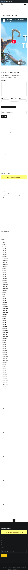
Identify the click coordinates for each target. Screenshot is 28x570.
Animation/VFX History (7, 132)
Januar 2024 (5, 304)
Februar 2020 (5, 398)
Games (4, 138)
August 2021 (5, 362)
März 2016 (4, 492)
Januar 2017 (5, 472)
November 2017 (5, 452)
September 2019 (5, 408)
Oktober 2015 (5, 502)
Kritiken (4, 145)
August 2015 (5, 506)
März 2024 (4, 300)
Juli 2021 (4, 364)
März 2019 (4, 420)
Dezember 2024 (5, 282)
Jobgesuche (4, 143)
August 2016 (5, 482)
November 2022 (5, 332)
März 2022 (4, 348)
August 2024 (5, 290)
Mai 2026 (4, 248)
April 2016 (4, 490)
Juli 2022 (4, 340)
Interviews (4, 140)
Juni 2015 (4, 510)
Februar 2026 (5, 254)
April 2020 (4, 394)
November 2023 (5, 308)
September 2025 (5, 264)
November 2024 (5, 284)
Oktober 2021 (5, 358)
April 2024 (4, 298)
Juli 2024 (4, 292)
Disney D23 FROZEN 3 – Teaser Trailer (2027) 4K (11, 191)
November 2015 (5, 500)
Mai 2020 (4, 392)
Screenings (4, 153)
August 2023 (5, 314)
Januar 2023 (5, 328)
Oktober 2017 (5, 454)
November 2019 (5, 404)
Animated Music (5, 130)
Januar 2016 (5, 496)
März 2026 (4, 252)
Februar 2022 (5, 350)
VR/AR (4, 163)
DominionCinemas (6, 213)
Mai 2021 (4, 368)
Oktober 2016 (5, 478)
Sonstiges (4, 155)
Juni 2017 (4, 462)
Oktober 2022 (5, 334)
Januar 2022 (5, 352)
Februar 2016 (5, 494)
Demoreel (4, 134)
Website (21, 98)
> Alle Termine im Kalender (6, 168)
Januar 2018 (5, 448)
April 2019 (4, 418)
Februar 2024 (5, 302)
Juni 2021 (4, 366)
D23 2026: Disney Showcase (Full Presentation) (11, 193)
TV (3, 161)
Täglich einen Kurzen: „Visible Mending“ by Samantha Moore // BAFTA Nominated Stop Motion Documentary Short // (14, 207)
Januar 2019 (5, 424)
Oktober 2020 (5, 382)
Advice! (4, 126)
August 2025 (5, 266)
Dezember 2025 (5, 258)
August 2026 (5, 242)
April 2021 (4, 370)
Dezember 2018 (5, 426)
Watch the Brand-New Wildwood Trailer (9, 187)
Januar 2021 (5, 376)
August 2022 (5, 338)
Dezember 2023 (5, 306)
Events (4, 136)
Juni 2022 (4, 342)
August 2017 (5, 458)
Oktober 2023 (5, 310)
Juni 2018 (4, 438)
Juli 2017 (4, 460)
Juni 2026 (4, 246)
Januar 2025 (5, 280)
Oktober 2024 (5, 286)
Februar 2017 (5, 470)
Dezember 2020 (5, 378)
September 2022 (5, 336)
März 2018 (4, 444)
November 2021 (5, 356)
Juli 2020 (4, 388)
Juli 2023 (4, 316)
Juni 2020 (4, 390)
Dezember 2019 (5, 402)
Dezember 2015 (5, 498)
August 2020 (5, 386)
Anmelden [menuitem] (3, 1)
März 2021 (4, 372)
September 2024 (5, 288)
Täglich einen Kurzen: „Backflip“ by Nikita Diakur (14, 211)
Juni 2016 (4, 486)
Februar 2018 (5, 446)
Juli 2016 (4, 484)
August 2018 (5, 434)
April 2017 (4, 466)
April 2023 (4, 322)
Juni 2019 (4, 414)
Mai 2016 (4, 488)
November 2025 (5, 260)
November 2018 (5, 428)
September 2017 (5, 456)
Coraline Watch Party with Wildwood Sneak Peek (11, 189)
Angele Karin (5, 205)
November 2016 (5, 476)
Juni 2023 (4, 318)
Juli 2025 (4, 268)
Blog (2, 540)
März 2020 (4, 396)
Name (3, 98)
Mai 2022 (4, 344)
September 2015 (5, 504)
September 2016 (5, 480)
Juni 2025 (4, 270)
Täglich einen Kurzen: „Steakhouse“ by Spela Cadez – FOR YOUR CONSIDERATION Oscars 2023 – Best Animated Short (14, 219)
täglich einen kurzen (6, 157)
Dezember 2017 (5, 450)
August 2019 (5, 410)
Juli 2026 (4, 244)
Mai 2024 (4, 296)
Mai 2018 (4, 440)
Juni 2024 (4, 294)
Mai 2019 (4, 416)
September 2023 (5, 312)
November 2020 (5, 380)
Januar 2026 (5, 256)
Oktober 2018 (5, 430)
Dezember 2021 (5, 354)
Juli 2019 (4, 412)
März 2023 (4, 324)
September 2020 (5, 384)
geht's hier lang (4, 234)
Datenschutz (3, 544)
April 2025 (4, 274)
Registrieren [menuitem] (9, 1)
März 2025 (4, 276)
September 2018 (5, 432)
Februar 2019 (5, 422)
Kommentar (4, 80)
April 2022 (4, 346)
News (4, 149)
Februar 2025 (5, 278)
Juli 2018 (4, 436)
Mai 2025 (4, 272)
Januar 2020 (5, 400)
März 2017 (4, 468)
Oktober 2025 (5, 262)
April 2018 (4, 442)
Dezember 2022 (5, 330)
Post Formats (5, 151)
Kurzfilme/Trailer (5, 147)
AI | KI (4, 128)
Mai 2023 (4, 320)
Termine (4, 159)
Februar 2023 (5, 326)
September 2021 (5, 360)
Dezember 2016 (5, 474)
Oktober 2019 (5, 406)
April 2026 (4, 250)
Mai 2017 (4, 464)
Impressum (3, 542)
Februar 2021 (5, 374)
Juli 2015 (4, 508)
